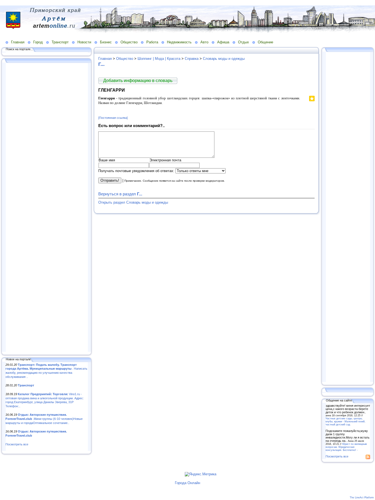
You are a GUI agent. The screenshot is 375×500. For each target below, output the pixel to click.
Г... (101, 64)
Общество (129, 42)
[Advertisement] (46, 208)
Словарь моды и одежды (224, 59)
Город (38, 42)
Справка (191, 59)
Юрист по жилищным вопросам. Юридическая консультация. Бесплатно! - (346, 446)
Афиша (223, 42)
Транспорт (60, 42)
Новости (84, 42)
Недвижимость (179, 42)
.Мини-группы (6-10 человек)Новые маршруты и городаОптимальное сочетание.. (44, 418)
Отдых (243, 42)
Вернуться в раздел (120, 194)
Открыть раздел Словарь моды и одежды (133, 202)
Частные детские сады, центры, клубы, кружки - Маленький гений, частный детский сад (345, 421)
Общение (265, 42)
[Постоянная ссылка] (113, 117)
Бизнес (106, 42)
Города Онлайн (187, 483)
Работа (152, 42)
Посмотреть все (16, 444)
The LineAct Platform (362, 497)
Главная (17, 42)
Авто (204, 42)
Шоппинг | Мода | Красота (159, 59)
